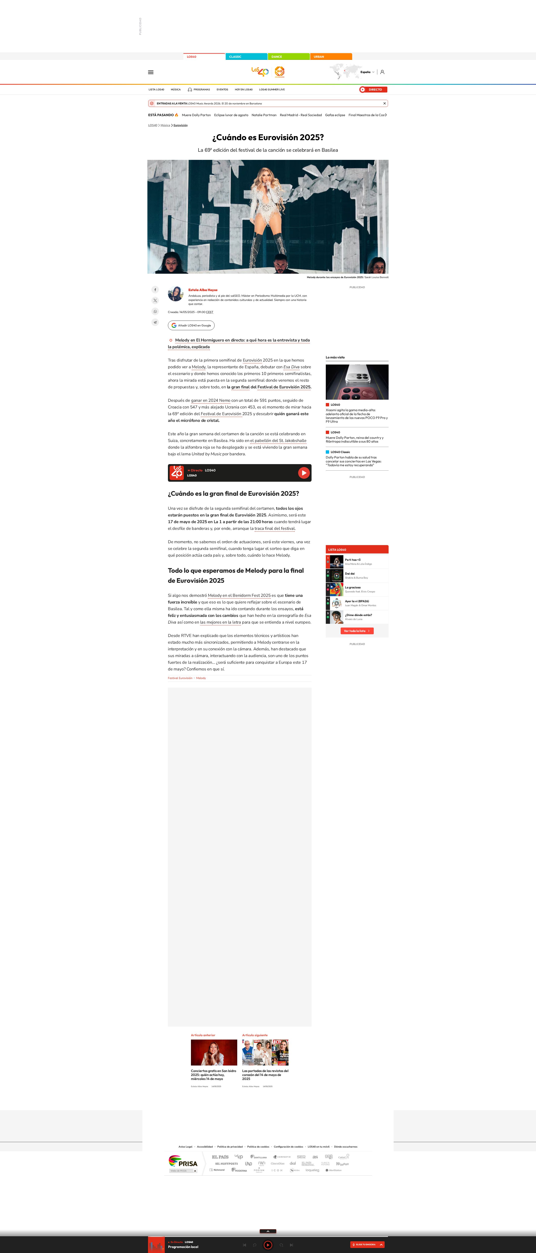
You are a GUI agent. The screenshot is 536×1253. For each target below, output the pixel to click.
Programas (202, 89)
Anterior (244, 1245)
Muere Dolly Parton (196, 115)
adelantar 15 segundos (281, 1245)
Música (176, 89)
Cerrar (384, 103)
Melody (198, 367)
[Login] (382, 72)
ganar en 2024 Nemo (210, 400)
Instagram (243, 1102)
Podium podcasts (258, 1168)
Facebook (155, 289)
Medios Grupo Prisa (183, 1170)
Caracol (342, 1157)
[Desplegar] (268, 1231)
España (365, 72)
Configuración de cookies (288, 1146)
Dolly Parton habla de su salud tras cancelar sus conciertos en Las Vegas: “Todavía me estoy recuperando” (353, 461)
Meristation (332, 1168)
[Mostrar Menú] (153, 72)
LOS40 (191, 57)
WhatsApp (155, 311)
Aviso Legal (185, 1146)
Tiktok (251, 1102)
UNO (249, 1162)
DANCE (277, 57)
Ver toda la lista (354, 631)
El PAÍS (220, 1157)
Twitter (155, 300)
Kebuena (338, 1162)
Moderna (238, 1168)
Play (268, 1245)
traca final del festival (275, 528)
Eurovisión (181, 125)
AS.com (313, 1157)
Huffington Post (225, 1162)
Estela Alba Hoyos (203, 290)
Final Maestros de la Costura (369, 115)
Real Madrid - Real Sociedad (301, 115)
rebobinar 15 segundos (254, 1245)
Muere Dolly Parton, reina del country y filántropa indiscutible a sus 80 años (355, 439)
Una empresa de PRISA (183, 1161)
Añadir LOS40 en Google (194, 325)
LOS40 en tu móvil (319, 1146)
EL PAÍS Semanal (308, 1162)
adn (327, 1157)
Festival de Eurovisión (221, 414)
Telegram (155, 322)
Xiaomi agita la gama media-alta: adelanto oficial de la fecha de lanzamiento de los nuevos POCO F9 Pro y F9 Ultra (357, 416)
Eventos (222, 89)
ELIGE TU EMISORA (365, 1244)
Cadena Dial (293, 1162)
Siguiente (291, 1245)
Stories (293, 1102)
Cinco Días (277, 1162)
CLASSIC (235, 57)
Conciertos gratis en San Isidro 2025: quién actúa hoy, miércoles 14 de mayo (213, 1075)
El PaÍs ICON (276, 1168)
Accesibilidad (205, 1146)
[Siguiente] (386, 115)
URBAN (319, 57)
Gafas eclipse (335, 115)
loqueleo (312, 1168)
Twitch (284, 1102)
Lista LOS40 (156, 89)
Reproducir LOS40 (304, 473)
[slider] (268, 1236)
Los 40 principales (240, 1157)
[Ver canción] (336, 562)
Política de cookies (258, 1146)
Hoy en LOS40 (244, 89)
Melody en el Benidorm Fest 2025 (239, 595)
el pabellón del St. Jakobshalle (278, 440)
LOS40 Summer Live (272, 89)
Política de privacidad (230, 1146)
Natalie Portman (264, 115)
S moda (294, 1168)
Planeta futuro (323, 1162)
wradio (261, 1162)
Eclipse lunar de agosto (231, 115)
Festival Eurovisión (180, 678)
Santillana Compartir (282, 1157)
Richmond (217, 1168)
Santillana (259, 1157)
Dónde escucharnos (345, 1146)
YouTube (259, 1102)
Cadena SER (300, 1157)
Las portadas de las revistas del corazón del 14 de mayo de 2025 (265, 1075)
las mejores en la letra (220, 622)
